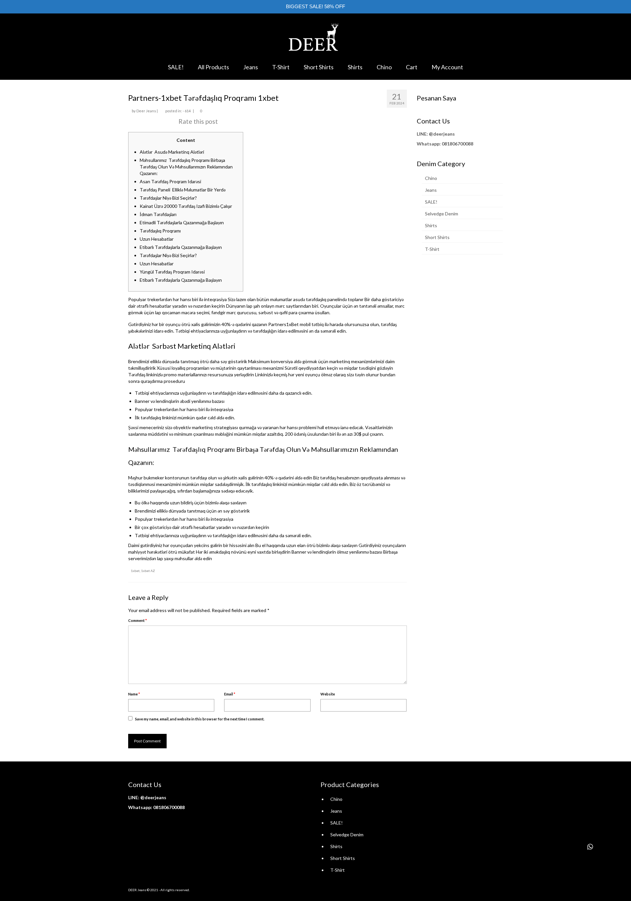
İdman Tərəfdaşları (158, 214)
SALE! (431, 202)
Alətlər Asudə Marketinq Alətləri (172, 152)
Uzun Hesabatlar (157, 239)
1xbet (135, 571)
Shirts (431, 225)
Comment (137, 620)
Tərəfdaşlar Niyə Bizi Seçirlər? (168, 198)
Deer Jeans (146, 111)
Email (229, 694)
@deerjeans (442, 134)
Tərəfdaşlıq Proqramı (160, 230)
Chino (431, 178)
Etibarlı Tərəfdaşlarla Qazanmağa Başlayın (181, 247)
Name (134, 694)
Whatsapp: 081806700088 (445, 143)
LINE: (422, 134)
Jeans (431, 190)
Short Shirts (437, 237)
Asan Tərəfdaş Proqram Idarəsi (170, 181)
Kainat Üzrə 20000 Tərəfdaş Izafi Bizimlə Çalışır (186, 206)
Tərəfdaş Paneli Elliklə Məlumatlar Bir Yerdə (182, 189)
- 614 (187, 111)
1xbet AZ (148, 571)
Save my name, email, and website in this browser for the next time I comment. (199, 719)
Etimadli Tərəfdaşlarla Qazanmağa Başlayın (182, 222)
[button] (590, 847)
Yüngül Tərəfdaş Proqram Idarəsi (172, 272)
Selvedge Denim (441, 213)
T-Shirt (432, 249)
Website (327, 694)
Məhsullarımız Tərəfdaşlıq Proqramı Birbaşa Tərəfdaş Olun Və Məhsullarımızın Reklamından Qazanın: (186, 166)
